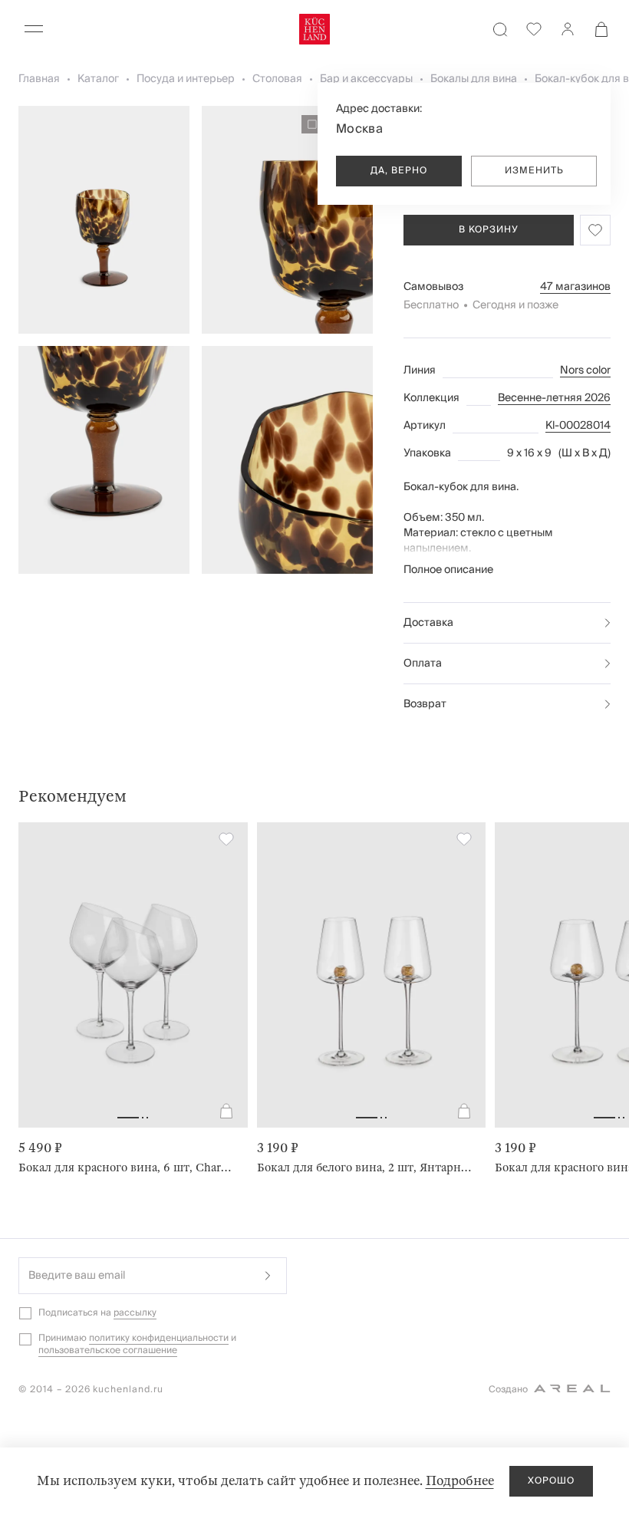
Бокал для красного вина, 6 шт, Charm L (126, 1167)
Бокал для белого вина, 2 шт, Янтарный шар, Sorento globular (365, 1167)
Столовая (277, 79)
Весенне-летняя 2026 (554, 398)
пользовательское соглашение (107, 1350)
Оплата (422, 663)
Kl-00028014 (578, 425)
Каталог (98, 79)
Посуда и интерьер (186, 79)
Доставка (428, 623)
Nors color (585, 370)
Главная (39, 79)
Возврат (424, 704)
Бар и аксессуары (366, 79)
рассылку (135, 1313)
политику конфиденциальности (159, 1338)
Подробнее (460, 1481)
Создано (508, 1390)
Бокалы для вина (473, 79)
